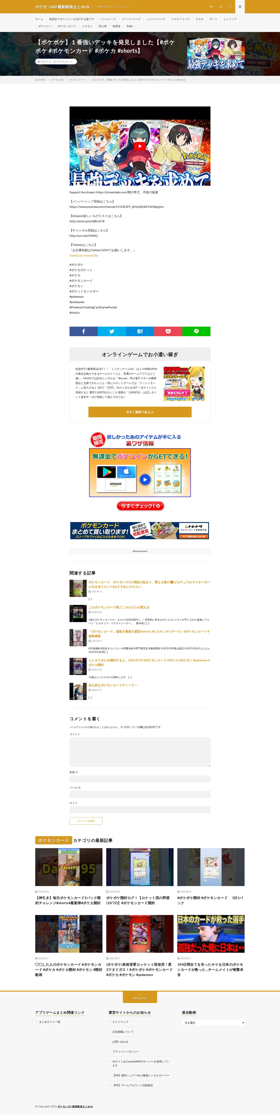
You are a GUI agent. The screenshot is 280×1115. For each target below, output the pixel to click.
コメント (75, 734)
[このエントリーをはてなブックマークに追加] (140, 331)
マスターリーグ (180, 19)
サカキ (200, 19)
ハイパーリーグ (155, 19)
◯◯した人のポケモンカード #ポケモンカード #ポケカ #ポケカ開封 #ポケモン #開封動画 (68, 969)
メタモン (87, 26)
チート (214, 19)
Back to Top (140, 998)
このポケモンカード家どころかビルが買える (119, 607)
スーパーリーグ (131, 19)
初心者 (103, 26)
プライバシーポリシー (125, 1051)
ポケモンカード (67, 26)
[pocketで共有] (168, 331)
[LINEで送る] (196, 331)
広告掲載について (123, 1031)
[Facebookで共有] (84, 331)
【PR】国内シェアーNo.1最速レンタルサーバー (141, 1075)
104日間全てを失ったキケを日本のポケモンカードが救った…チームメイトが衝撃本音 (210, 969)
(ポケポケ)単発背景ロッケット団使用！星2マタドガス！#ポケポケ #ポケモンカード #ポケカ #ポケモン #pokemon (139, 969)
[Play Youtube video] (140, 146)
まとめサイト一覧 (49, 1021)
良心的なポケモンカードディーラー (113, 685)
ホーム (39, 19)
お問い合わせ (120, 1041)
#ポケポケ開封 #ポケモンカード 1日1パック (210, 900)
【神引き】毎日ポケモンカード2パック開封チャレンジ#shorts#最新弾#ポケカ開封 (68, 900)
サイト (74, 803)
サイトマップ (120, 1021)
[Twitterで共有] (112, 331)
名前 (74, 772)
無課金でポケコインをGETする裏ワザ (71, 19)
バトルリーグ (108, 19)
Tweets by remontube (84, 255)
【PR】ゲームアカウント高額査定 (132, 1085)
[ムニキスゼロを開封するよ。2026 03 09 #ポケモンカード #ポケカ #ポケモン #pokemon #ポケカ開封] (78, 666)
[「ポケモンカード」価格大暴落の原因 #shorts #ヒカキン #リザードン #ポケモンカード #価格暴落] (78, 637)
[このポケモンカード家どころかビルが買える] (78, 613)
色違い (130, 26)
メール (75, 787)
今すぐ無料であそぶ (140, 412)
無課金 (117, 26)
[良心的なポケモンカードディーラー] (78, 691)
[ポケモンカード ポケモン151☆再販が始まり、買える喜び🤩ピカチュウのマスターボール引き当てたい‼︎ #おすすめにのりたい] (78, 588)
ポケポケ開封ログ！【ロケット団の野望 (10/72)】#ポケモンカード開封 (138, 900)
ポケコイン (45, 26)
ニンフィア (230, 19)
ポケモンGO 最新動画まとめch (75, 1106)
